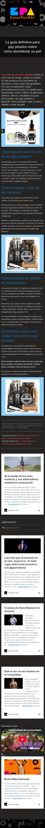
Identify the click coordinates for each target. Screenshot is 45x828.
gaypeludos (23, 428)
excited (38, 426)
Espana (31, 426)
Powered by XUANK (28, 823)
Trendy (11, 426)
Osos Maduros (35, 424)
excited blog (7, 428)
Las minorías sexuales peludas (17, 74)
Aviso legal (26, 824)
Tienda (4, 426)
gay (15, 428)
